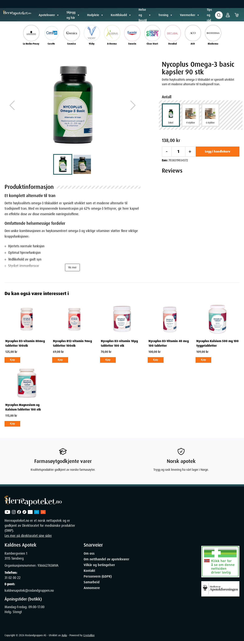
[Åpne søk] (219, 15)
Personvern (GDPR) (98, 576)
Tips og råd (209, 15)
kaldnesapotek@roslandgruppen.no (29, 590)
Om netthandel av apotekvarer (106, 559)
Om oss (89, 553)
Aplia (64, 635)
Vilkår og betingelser (99, 565)
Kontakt (89, 571)
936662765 (45, 565)
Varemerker (187, 15)
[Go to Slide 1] (62, 164)
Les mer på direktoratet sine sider (28, 536)
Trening (163, 15)
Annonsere (92, 588)
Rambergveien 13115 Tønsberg (16, 556)
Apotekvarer (47, 15)
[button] (72, 105)
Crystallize (89, 635)
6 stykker (210, 122)
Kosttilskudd (119, 15)
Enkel (170, 122)
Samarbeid (92, 582)
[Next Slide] (132, 105)
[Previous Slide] (12, 105)
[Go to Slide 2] (82, 164)
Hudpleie (93, 15)
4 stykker (190, 122)
